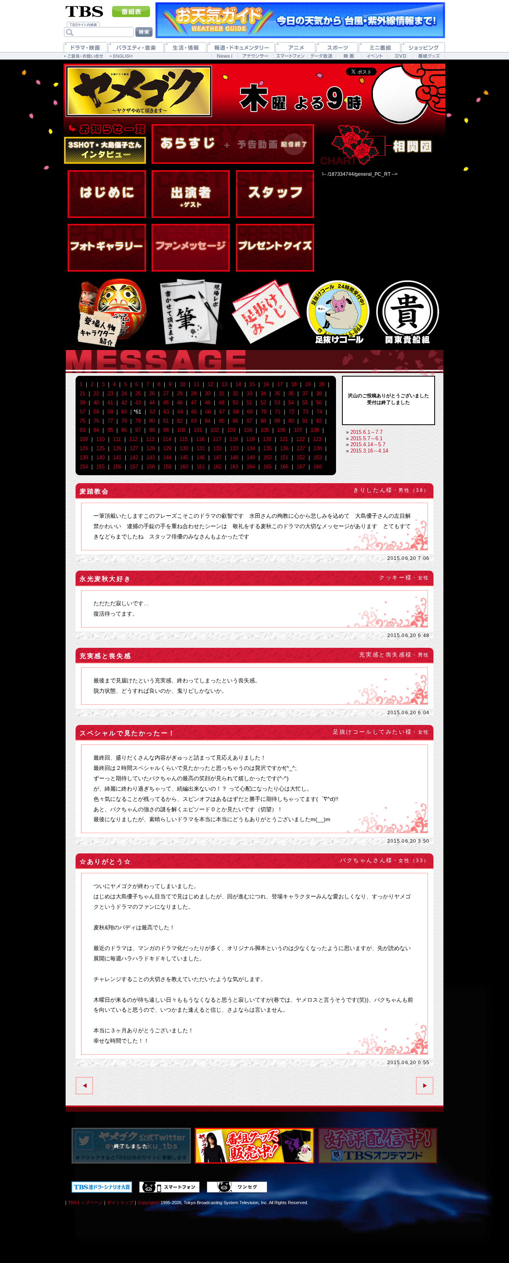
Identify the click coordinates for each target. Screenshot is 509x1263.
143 (150, 458)
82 (180, 421)
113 (150, 439)
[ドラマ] (85, 47)
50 (235, 403)
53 (277, 403)
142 (134, 458)
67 (222, 412)
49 (221, 403)
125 (100, 448)
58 (96, 412)
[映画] (348, 55)
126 (117, 448)
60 (124, 412)
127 (134, 448)
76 (96, 421)
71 (277, 412)
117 (217, 439)
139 (84, 458)
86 (235, 421)
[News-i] (224, 55)
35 (277, 393)
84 (207, 421)
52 (263, 403)
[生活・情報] (185, 47)
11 (196, 384)
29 (193, 393)
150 (267, 458)
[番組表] (131, 11)
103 (231, 430)
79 (138, 421)
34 (263, 393)
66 (208, 412)
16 (266, 384)
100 (181, 430)
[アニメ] (295, 47)
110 (100, 439)
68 (236, 412)
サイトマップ (120, 1202)
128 (150, 448)
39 (82, 403)
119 (250, 439)
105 (264, 430)
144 (167, 458)
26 (152, 393)
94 (96, 430)
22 (96, 393)
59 (110, 412)
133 (234, 448)
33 (249, 393)
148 (234, 458)
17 (280, 384)
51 (249, 403)
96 (124, 430)
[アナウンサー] (255, 55)
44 (152, 403)
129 (167, 448)
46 (180, 403)
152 (301, 458)
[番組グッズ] (429, 55)
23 (110, 393)
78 (124, 421)
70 (263, 412)
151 (284, 458)
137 (301, 448)
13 (224, 384)
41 (110, 403)
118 (233, 439)
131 (200, 448)
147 (217, 458)
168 (317, 467)
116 (200, 439)
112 (133, 439)
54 (291, 403)
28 (180, 393)
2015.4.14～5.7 (367, 444)
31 (221, 393)
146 (200, 458)
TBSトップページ (85, 1202)
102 (214, 430)
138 (317, 448)
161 (200, 467)
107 (298, 430)
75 (82, 421)
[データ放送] (321, 55)
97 (138, 430)
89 (277, 421)
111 (117, 439)
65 (194, 412)
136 (284, 448)
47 (193, 403)
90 (291, 421)
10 (182, 384)
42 (124, 403)
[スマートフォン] (290, 55)
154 (84, 467)
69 (250, 412)
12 (210, 384)
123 (317, 439)
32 (235, 393)
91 (305, 421)
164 (251, 467)
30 (207, 393)
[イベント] (374, 55)
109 (84, 439)
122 (300, 439)
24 (124, 393)
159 (167, 467)
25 (138, 393)
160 (184, 467)
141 (117, 458)
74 (319, 412)
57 (82, 412)
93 (82, 430)
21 (82, 393)
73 (305, 412)
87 (249, 421)
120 (267, 439)
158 (150, 467)
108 (315, 430)
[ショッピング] (423, 47)
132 (217, 448)
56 (319, 403)
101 (198, 430)
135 (267, 448)
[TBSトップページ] (84, 11)
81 (166, 421)
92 (319, 421)
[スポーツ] (337, 47)
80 (152, 421)
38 (319, 393)
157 (134, 467)
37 (305, 393)
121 (284, 439)
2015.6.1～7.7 (366, 432)
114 (167, 439)
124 (84, 448)
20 (321, 384)
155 (100, 467)
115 (183, 439)
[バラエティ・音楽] (136, 47)
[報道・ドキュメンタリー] (241, 47)
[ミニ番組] (379, 47)
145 (184, 458)
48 (207, 403)
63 (166, 412)
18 (294, 384)
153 (317, 458)
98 (152, 430)
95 (110, 430)
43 (138, 403)
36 (291, 393)
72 (291, 412)
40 (96, 403)
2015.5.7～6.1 (366, 438)
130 (184, 448)
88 (263, 421)
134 (251, 448)
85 (221, 421)
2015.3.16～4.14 (369, 451)
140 (100, 458)
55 (305, 403)
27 (166, 393)
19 (308, 384)
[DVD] (400, 55)
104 (248, 430)
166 (284, 467)
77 (110, 421)
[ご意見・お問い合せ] (84, 55)
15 (252, 384)
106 (281, 430)
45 (166, 403)
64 (180, 412)
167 (301, 467)
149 (251, 458)
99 (166, 430)
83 (193, 421)
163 (234, 467)
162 (217, 467)
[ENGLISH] (122, 55)
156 (117, 467)
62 (152, 412)
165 (267, 467)
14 (238, 384)
